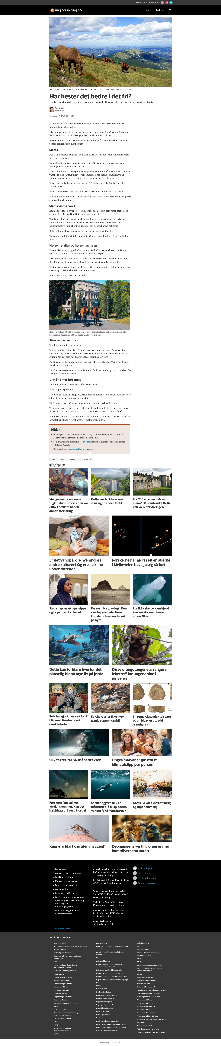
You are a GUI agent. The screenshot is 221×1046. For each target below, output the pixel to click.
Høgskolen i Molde (61, 987)
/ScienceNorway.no (147, 883)
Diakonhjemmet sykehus (63, 953)
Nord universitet (101, 989)
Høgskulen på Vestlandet (63, 997)
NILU (56, 1034)
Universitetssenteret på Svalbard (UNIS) (152, 1019)
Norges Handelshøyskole (105, 998)
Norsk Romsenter (102, 1018)
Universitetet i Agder (145, 1000)
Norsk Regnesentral (103, 1015)
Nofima (98, 985)
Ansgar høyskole (60, 943)
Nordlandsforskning (103, 992)
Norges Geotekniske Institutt (106, 995)
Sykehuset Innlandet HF (146, 987)
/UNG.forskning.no (147, 878)
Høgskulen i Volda (60, 993)
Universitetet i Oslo (144, 1009)
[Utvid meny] (170, 10)
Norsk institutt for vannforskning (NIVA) (111, 1027)
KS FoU (56, 1006)
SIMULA (140, 958)
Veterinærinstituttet (144, 1026)
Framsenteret (59, 974)
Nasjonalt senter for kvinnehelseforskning (111, 976)
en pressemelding (75, 449)
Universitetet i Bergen (145, 1003)
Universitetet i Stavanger (146, 1013)
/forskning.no (144, 873)
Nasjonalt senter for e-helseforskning (110, 973)
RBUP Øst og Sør (143, 949)
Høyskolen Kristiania (61, 1000)
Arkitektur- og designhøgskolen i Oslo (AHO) (70, 946)
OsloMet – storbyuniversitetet (107, 1031)
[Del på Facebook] (51, 465)
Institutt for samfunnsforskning (66, 1003)
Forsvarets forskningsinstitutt (65, 971)
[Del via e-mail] (63, 465)
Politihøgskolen (143, 943)
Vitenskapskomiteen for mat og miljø (151, 1032)
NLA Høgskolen (101, 943)
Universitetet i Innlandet (146, 1006)
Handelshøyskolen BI (62, 980)
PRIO (139, 946)
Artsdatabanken (60, 949)
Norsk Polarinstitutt (103, 1011)
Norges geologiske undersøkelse (108, 1005)
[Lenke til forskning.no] (95, 9)
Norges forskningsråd (104, 1002)
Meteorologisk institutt (62, 1018)
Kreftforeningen (60, 1009)
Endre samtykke (62, 928)
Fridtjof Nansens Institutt (63, 977)
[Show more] (90, 454)
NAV (55, 1022)
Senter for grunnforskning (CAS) (149, 965)
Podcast (160, 10)
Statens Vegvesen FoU (145, 977)
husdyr (87, 459)
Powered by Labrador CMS (110, 1043)
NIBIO (56, 1025)
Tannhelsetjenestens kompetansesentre (152, 990)
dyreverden (75, 459)
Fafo (55, 962)
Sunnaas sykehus (143, 984)
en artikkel (87, 441)
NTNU (98, 958)
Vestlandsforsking (144, 1022)
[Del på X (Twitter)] (55, 465)
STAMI (139, 974)
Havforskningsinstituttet (63, 984)
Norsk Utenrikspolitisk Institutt (107, 1021)
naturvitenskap (59, 459)
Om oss (149, 10)
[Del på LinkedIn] (59, 465)
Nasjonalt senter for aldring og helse (109, 970)
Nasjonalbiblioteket (103, 961)
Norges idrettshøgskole (104, 1008)
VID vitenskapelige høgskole (148, 1029)
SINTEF (140, 962)
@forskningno (145, 868)
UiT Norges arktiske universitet (148, 997)
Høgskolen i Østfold (61, 990)
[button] (162, 2)
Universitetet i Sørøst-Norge (147, 1016)
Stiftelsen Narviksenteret (146, 980)
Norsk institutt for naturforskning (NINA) (111, 1024)
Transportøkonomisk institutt (148, 993)
